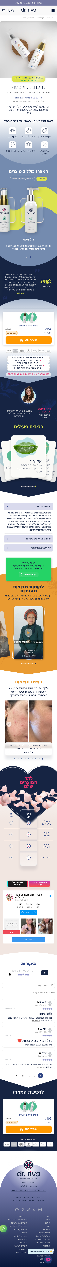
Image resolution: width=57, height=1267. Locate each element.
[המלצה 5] (28, 759)
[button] (53, 10)
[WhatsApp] (28, 574)
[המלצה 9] (14, 759)
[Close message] (53, 1250)
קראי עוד (20, 293)
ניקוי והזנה (40, 18)
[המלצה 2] (39, 759)
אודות (47, 1223)
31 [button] (23, 1076)
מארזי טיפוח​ (21, 1253)
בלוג (48, 1226)
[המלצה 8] (18, 759)
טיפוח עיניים (22, 1249)
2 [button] (34, 1076)
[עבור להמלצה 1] (35, 663)
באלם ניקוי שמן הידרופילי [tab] (22, 179)
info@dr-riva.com (28, 1186)
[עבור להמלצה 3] (28, 663)
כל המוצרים (22, 1216)
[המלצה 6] (25, 759)
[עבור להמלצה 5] (21, 663)
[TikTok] (34, 1209)
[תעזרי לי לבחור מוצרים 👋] (48, 1259)
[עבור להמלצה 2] (32, 663)
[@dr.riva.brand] (9, 897)
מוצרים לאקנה (20, 1236)
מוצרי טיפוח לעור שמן (17, 1220)
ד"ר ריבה (50, 18)
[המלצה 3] (35, 759)
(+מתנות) (18, 78)
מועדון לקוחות (44, 1233)
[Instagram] (40, 1209)
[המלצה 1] (42, 759)
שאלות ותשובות (43, 1236)
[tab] (30, 257)
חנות (48, 1220)
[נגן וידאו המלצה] (28, 632)
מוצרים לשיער (20, 1246)
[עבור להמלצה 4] (25, 663)
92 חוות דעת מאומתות (22, 98)
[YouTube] (17, 1209)
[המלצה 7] (21, 759)
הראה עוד (36, 1021)
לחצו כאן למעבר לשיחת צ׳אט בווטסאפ (28, 1191)
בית (48, 1216)
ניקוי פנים (23, 1243)
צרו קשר (46, 1230)
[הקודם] (9, 724)
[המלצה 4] (32, 759)
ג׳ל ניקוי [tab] (42, 179)
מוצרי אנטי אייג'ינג (19, 1223)
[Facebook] (22, 1209)
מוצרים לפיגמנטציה (18, 1226)
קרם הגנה (22, 1239)
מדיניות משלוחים (42, 1239)
